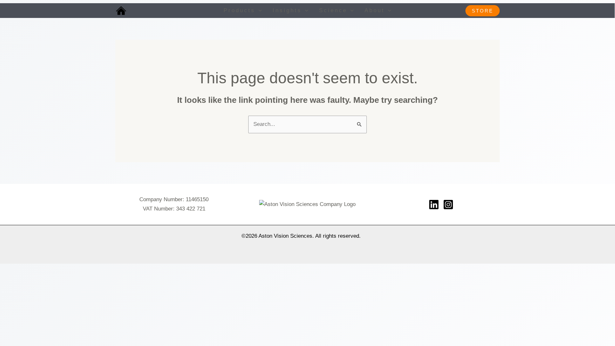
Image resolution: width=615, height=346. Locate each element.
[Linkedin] (434, 204)
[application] (258, 10)
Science (333, 10)
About (375, 10)
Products (239, 10)
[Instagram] (448, 204)
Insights (287, 10)
